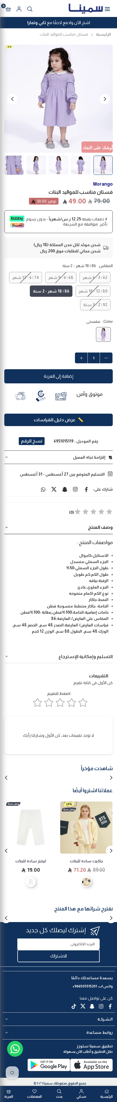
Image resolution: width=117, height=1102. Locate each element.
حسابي (81, 1097)
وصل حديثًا (69, 809)
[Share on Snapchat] (64, 489)
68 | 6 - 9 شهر (60, 277)
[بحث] (29, 8)
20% (69, 804)
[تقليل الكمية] (106, 358)
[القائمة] (107, 8)
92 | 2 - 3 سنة (95, 304)
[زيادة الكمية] (81, 358)
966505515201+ (84, 986)
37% (9, 47)
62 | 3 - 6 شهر (95, 277)
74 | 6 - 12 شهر (25, 277)
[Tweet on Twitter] (54, 489)
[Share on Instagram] (75, 489)
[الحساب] (19, 8)
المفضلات (34, 1097)
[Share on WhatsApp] (43, 489)
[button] (8, 8)
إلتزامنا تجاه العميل (89, 457)
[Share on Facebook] (86, 489)
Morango (103, 184)
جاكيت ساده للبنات (86, 861)
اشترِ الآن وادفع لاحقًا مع (58, 22)
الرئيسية (103, 34)
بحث (59, 1097)
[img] (93, 512)
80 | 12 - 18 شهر (93, 291)
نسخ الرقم (31, 441)
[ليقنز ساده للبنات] (31, 828)
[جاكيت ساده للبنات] (86, 828)
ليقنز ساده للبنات (30, 861)
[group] (58, 99)
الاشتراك (58, 955)
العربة (8, 1097)
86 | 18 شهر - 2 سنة (51, 291)
